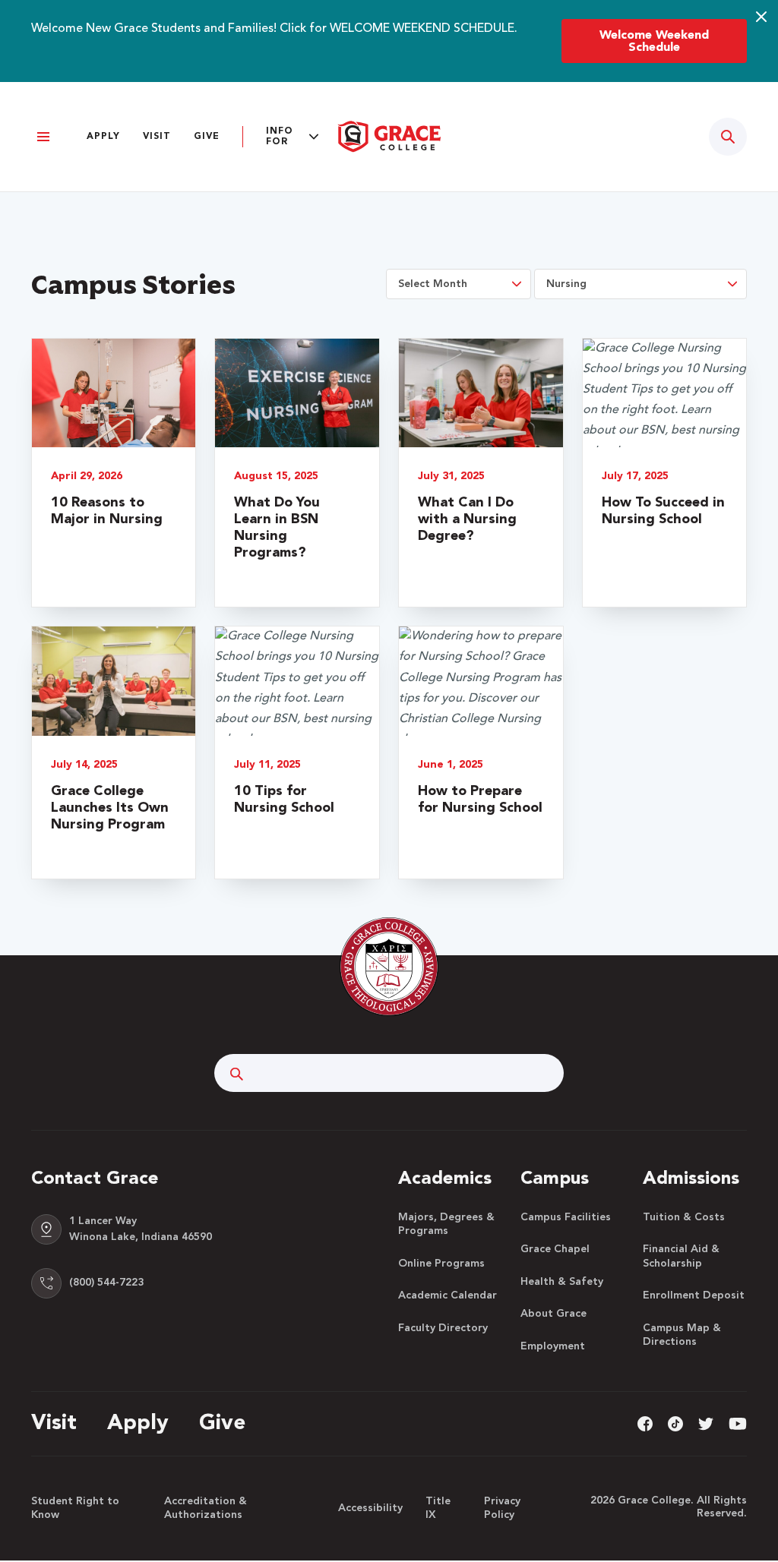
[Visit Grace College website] (389, 137)
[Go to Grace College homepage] (389, 967)
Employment (552, 1346)
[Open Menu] (43, 137)
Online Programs (441, 1263)
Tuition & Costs (684, 1217)
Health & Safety (561, 1281)
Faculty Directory (443, 1328)
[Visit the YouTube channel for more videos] (738, 1423)
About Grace (553, 1313)
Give (207, 136)
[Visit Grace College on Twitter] (705, 1423)
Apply (103, 136)
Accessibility (370, 1508)
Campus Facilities (565, 1217)
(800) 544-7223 (106, 1282)
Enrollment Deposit (694, 1295)
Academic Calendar (447, 1295)
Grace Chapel (555, 1249)
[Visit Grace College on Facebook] (645, 1423)
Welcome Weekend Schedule (654, 42)
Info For (279, 137)
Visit (157, 136)
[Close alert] (761, 17)
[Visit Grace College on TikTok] (675, 1423)
